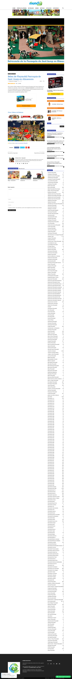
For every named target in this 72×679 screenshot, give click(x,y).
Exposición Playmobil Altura (54, 282)
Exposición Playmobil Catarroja (54, 292)
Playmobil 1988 (51, 422)
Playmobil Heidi (51, 524)
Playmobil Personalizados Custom (55, 545)
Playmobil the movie (52, 563)
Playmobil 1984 (51, 416)
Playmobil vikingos (52, 575)
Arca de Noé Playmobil (52, 180)
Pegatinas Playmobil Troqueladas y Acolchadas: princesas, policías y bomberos (55, 134)
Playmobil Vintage (52, 576)
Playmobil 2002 (51, 445)
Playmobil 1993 (51, 431)
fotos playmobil (51, 316)
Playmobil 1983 (51, 414)
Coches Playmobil (51, 226)
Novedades (31, 8)
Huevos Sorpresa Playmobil (53, 344)
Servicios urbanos (51, 607)
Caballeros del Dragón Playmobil (54, 195)
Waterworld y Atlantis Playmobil (55, 643)
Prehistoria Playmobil (52, 589)
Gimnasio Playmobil (52, 323)
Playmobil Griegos (51, 522)
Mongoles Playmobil (52, 373)
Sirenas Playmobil (51, 609)
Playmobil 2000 (51, 442)
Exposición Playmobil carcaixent (55, 287)
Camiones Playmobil (52, 205)
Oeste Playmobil (51, 385)
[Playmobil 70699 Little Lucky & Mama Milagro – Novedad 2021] (13, 175)
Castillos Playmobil (52, 218)
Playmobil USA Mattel (52, 566)
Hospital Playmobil (52, 341)
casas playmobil (51, 215)
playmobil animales (52, 486)
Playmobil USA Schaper (53, 570)
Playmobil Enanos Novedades (39, 153)
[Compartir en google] (26, 147)
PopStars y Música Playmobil (54, 583)
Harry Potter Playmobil (53, 336)
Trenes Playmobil (51, 630)
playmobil (9, 73)
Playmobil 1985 (51, 418)
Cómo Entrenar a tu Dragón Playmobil (56, 234)
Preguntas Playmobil (52, 588)
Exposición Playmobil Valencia (54, 300)
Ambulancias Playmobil (53, 177)
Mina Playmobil (51, 368)
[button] (63, 8)
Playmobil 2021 (51, 476)
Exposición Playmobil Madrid (54, 293)
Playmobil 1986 (51, 419)
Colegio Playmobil (51, 231)
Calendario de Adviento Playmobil (55, 203)
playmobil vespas (51, 571)
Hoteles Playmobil (52, 342)
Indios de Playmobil (52, 347)
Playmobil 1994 (51, 432)
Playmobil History (52, 529)
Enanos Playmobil (51, 269)
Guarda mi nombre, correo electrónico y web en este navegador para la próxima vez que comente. (25, 207)
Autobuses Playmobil (52, 184)
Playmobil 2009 (51, 457)
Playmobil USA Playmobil (53, 568)
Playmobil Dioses (51, 512)
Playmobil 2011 (51, 460)
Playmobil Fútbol (51, 519)
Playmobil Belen (13, 73)
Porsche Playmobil (52, 584)
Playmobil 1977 (51, 404)
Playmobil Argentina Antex (54, 496)
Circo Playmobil (51, 223)
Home (14, 8)
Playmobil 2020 (51, 475)
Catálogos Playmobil (52, 220)
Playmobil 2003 (51, 447)
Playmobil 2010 (51, 458)
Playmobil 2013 (51, 463)
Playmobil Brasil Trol (52, 503)
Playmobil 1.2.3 (51, 398)
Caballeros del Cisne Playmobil (54, 193)
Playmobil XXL (51, 580)
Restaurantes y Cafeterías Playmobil (55, 599)
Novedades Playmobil (52, 382)
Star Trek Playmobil (52, 614)
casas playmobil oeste (52, 216)
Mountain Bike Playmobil (53, 377)
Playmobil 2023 (51, 480)
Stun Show (50, 616)
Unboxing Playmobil (52, 634)
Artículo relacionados (13, 168)
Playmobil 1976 (51, 403)
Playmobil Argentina (52, 494)
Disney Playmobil (51, 264)
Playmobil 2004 (51, 449)
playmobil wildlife (52, 578)
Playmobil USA (51, 565)
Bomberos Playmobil (52, 192)
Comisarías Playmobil (52, 233)
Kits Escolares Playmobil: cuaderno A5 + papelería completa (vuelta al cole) (55, 141)
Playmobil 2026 (51, 485)
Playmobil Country (52, 511)
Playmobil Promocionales (53, 548)
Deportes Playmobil (52, 249)
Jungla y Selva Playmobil (53, 354)
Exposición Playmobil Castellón (54, 288)
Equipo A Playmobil (52, 272)
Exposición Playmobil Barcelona (54, 283)
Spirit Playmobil (51, 612)
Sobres (37, 8)
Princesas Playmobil (52, 591)
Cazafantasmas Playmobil (53, 221)
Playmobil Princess (52, 547)
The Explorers (51, 625)
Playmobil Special (51, 558)
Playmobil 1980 (51, 409)
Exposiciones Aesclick (52, 301)
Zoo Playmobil (51, 648)
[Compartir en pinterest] (29, 147)
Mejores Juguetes (51, 360)
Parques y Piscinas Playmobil (54, 388)
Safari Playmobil (51, 606)
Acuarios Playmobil (52, 172)
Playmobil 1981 (51, 411)
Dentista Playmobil (52, 247)
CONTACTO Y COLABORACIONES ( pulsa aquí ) (32, 667)
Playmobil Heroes (51, 526)
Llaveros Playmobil (52, 355)
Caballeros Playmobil (52, 200)
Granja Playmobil (51, 326)
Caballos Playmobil (52, 202)
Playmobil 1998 (51, 439)
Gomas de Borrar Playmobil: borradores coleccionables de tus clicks (54, 163)
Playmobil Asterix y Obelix (53, 498)
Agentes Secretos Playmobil (54, 175)
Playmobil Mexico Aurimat (53, 539)
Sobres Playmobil (51, 611)
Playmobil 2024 (51, 481)
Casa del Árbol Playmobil (53, 213)
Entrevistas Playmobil (52, 270)
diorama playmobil (52, 260)
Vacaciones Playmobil (52, 635)
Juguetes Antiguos (52, 350)
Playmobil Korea (51, 532)
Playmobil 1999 (51, 440)
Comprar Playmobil (52, 238)
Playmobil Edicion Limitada (54, 514)
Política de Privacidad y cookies (59, 678)
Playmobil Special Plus (52, 560)
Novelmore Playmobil (52, 383)
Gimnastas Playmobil (52, 324)
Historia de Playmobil (52, 339)
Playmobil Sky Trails (52, 557)
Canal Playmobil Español (53, 210)
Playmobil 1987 (51, 421)
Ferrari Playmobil (51, 313)
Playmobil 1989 (51, 424)
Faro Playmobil (51, 310)
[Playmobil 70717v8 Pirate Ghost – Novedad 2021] (39, 175)
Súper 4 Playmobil (51, 619)
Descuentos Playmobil (52, 251)
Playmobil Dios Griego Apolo (13, 153)
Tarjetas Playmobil (52, 622)
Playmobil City (51, 506)
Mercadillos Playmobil (52, 362)
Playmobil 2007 (51, 454)
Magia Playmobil (51, 357)
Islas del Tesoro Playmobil (53, 349)
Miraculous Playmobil (52, 370)
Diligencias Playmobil (52, 257)
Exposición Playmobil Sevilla (54, 296)
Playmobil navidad (52, 542)
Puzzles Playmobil (52, 594)
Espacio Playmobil (52, 274)
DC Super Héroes (51, 246)
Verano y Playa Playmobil (53, 638)
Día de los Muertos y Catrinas (54, 256)
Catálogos (48, 8)
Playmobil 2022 (51, 478)
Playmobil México (51, 537)
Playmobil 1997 (51, 437)
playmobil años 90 (51, 493)
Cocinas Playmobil (52, 228)
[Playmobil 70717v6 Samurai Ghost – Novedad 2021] (26, 175)
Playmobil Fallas (51, 517)
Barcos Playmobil (51, 187)
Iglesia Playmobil (51, 346)
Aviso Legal (52, 678)
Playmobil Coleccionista (53, 508)
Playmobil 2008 (51, 455)
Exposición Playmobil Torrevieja (54, 298)
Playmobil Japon (51, 530)
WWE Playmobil (51, 647)
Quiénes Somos (47, 678)
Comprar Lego (50, 236)
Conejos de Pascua (51, 239)
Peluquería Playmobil (52, 391)
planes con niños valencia (53, 395)
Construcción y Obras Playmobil (54, 241)
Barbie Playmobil (51, 185)
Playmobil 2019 (51, 473)
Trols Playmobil (51, 632)
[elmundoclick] (48, 664)
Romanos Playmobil (52, 604)
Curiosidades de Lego (52, 243)
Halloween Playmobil (52, 334)
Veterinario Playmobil (52, 640)
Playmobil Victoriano (52, 573)
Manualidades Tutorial (52, 359)
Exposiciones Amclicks (53, 303)
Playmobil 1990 (51, 426)
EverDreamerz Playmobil (53, 275)
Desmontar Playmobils (52, 252)
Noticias (42, 8)
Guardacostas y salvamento (53, 328)
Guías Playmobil (51, 331)
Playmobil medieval (52, 535)
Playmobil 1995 (51, 434)
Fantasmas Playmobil (23, 178)
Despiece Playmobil (52, 254)
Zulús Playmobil (51, 650)
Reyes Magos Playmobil (53, 602)
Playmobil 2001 (51, 444)
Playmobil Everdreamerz (53, 516)
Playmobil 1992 (51, 429)
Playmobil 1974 (51, 400)
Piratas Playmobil (51, 393)
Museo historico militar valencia (55, 378)
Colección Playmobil (52, 229)
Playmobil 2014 (51, 465)
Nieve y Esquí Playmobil (53, 380)
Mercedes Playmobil (52, 364)
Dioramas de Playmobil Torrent (54, 262)
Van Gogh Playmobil (52, 637)
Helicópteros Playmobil (53, 337)
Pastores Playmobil (52, 390)
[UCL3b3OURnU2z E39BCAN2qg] (59, 664)
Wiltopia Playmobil (52, 645)
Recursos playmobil (52, 598)
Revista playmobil (51, 601)
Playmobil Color (51, 509)
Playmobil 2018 (51, 472)
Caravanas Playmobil (52, 211)
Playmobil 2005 (51, 450)
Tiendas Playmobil (52, 627)
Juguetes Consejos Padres (53, 352)
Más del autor (22, 168)
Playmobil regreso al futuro (53, 550)
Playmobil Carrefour (52, 504)
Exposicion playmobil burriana (54, 285)
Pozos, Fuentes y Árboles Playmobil (55, 586)
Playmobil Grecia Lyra (52, 521)
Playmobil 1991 (51, 427)
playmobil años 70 (51, 490)
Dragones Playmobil (52, 265)
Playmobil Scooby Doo (52, 552)
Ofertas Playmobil (22, 8)
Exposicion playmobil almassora (54, 280)
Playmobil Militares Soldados (54, 540)
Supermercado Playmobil (53, 620)
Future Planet (50, 319)
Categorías (56, 8)
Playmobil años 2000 (52, 488)
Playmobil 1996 (51, 436)
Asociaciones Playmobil (53, 182)
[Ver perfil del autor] (16, 163)
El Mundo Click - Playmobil (13, 81)
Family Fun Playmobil (52, 305)
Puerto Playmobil (51, 593)
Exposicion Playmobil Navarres (54, 295)
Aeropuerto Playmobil (52, 174)
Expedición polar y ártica (53, 277)
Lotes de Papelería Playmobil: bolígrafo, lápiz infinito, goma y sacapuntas (54, 149)
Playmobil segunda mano (53, 553)
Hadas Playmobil (51, 332)
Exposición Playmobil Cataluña (54, 290)
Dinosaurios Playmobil (52, 259)
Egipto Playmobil (51, 267)
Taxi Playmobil (51, 624)
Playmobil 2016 (51, 468)
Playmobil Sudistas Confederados (55, 562)
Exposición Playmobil (52, 278)
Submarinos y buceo (52, 617)
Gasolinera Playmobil (52, 321)
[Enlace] (8, 182)
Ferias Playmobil (51, 311)
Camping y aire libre (52, 208)
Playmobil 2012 (51, 462)
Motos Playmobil (51, 375)
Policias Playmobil (52, 581)
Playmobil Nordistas (52, 544)
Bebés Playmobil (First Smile (54, 189)
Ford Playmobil (51, 314)
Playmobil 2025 (51, 483)
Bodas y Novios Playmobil (53, 190)
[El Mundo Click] (36, 3)
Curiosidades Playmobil (53, 244)
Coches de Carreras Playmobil (54, 225)
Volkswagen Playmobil (53, 642)
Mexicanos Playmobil (52, 367)
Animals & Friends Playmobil (54, 179)
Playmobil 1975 (51, 401)
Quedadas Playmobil (52, 596)
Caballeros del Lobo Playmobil (54, 198)
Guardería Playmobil (52, 329)
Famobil (49, 306)
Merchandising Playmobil (50, 143)
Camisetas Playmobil (52, 207)
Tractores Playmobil (52, 629)
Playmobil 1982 (51, 413)
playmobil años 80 (51, 491)
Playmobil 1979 (51, 408)
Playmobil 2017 (51, 470)
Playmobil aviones (52, 499)
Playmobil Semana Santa (53, 555)
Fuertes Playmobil (51, 318)
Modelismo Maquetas (52, 372)
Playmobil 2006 (51, 452)
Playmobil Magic (51, 534)
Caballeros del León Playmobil (54, 197)
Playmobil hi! (50, 527)
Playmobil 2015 (51, 467)
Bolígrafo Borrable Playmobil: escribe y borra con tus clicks (55, 156)
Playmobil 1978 (51, 406)
